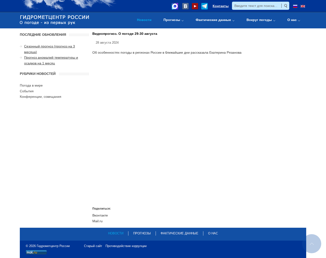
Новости (115, 233)
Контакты (221, 6)
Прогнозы (142, 233)
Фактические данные (179, 233)
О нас (213, 233)
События (27, 91)
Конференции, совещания (40, 96)
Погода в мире (31, 85)
